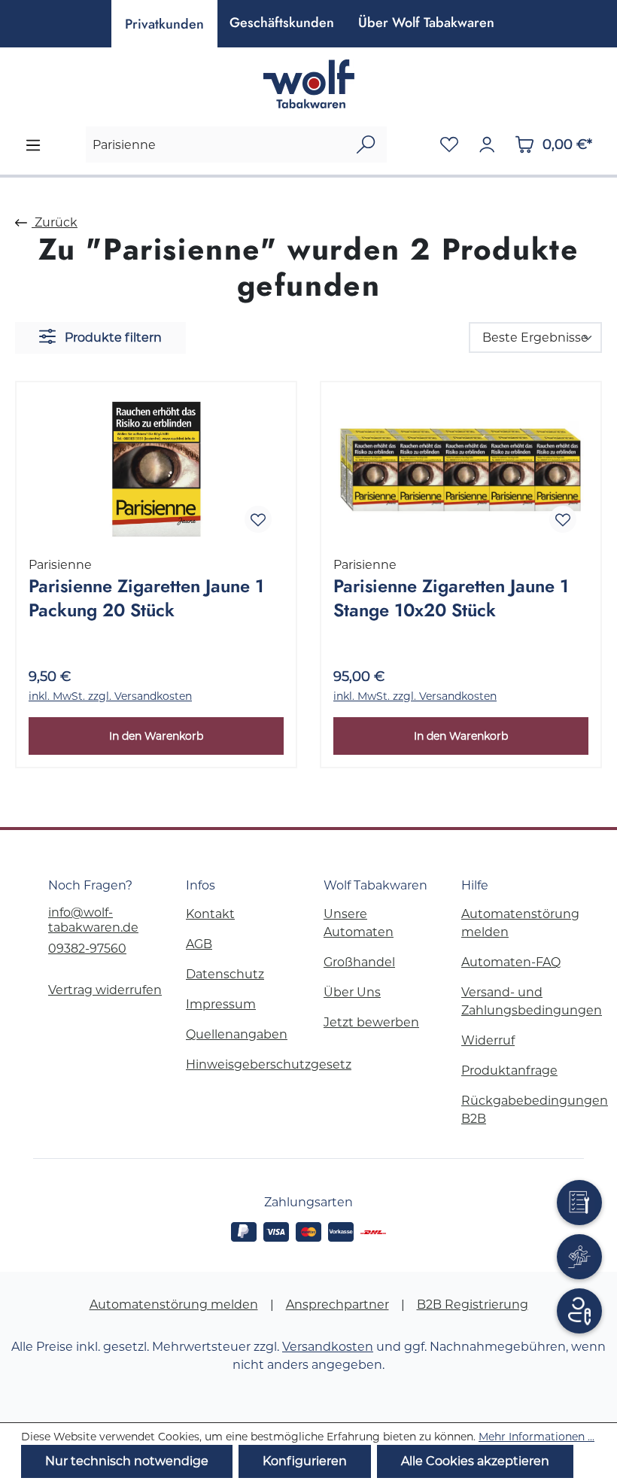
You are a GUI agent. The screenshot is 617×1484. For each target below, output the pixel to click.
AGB (199, 944)
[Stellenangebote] (579, 1256)
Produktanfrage (509, 1070)
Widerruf (488, 1040)
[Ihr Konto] (487, 144)
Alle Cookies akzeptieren (475, 1461)
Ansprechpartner (337, 1304)
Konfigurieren (305, 1461)
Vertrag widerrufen (105, 990)
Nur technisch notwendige (126, 1461)
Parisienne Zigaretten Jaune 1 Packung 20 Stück (146, 598)
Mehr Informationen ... (536, 1436)
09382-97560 (87, 948)
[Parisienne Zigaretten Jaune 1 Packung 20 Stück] (156, 469)
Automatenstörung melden (174, 1304)
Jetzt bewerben (371, 1022)
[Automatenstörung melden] (579, 1202)
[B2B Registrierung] (579, 1310)
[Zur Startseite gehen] (308, 83)
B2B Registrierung (472, 1304)
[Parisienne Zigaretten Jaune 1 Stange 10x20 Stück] (460, 469)
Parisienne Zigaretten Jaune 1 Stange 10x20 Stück (451, 598)
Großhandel (359, 962)
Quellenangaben (236, 1034)
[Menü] (33, 145)
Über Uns (352, 992)
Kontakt (210, 914)
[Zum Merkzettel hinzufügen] (258, 519)
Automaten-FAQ (511, 962)
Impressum (221, 1004)
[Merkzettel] (449, 144)
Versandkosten (327, 1347)
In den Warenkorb (156, 736)
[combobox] (215, 144)
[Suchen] (366, 144)
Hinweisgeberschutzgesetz (268, 1064)
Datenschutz (225, 974)
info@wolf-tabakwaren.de (93, 920)
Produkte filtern (112, 337)
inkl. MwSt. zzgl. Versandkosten (110, 696)
